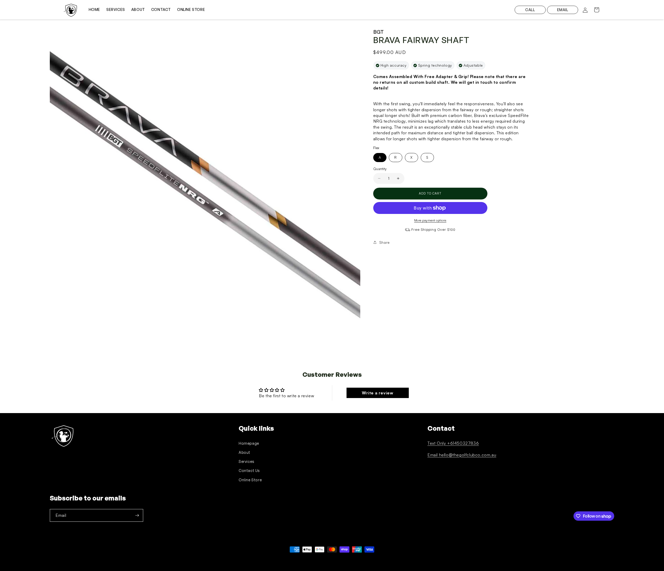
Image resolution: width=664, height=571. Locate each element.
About (244, 452)
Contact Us (249, 470)
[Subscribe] (137, 515)
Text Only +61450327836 (453, 443)
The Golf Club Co (74, 559)
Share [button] (384, 242)
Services (246, 461)
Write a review (377, 392)
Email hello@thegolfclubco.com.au (461, 454)
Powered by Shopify (101, 559)
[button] (596, 10)
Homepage (249, 443)
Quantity (379, 169)
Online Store (250, 480)
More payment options (430, 220)
